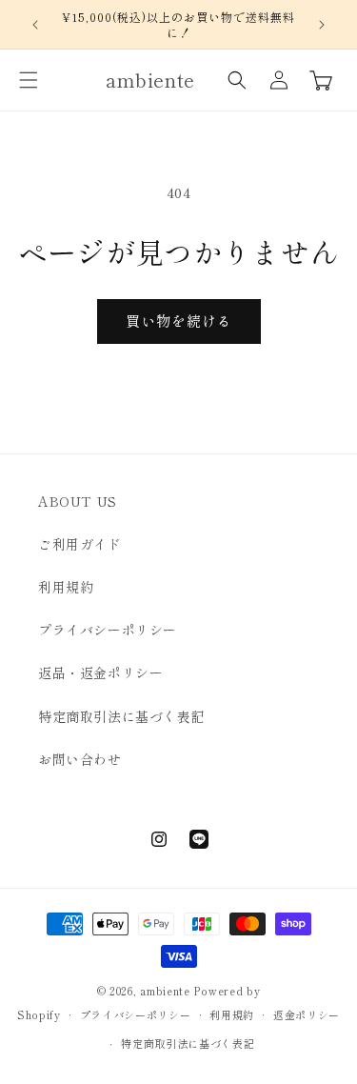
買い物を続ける (179, 321)
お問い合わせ (80, 759)
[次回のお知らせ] (322, 25)
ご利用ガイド (80, 543)
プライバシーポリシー (107, 629)
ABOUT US (77, 501)
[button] (29, 80)
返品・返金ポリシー (100, 672)
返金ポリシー (306, 1014)
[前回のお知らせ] (35, 25)
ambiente (165, 990)
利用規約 (65, 586)
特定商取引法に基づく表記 (121, 716)
